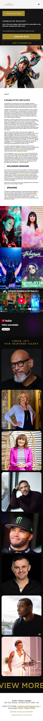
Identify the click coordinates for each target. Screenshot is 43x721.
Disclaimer (13, 711)
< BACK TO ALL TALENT (13, 13)
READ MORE (22, 379)
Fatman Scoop (30, 139)
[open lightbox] (10, 226)
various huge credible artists (24, 173)
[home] (18, 4)
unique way (12, 177)
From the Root (27, 715)
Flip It (12, 142)
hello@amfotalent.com (28, 706)
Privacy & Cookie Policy (25, 711)
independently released (18, 153)
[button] (39, 4)
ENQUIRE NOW (21, 37)
